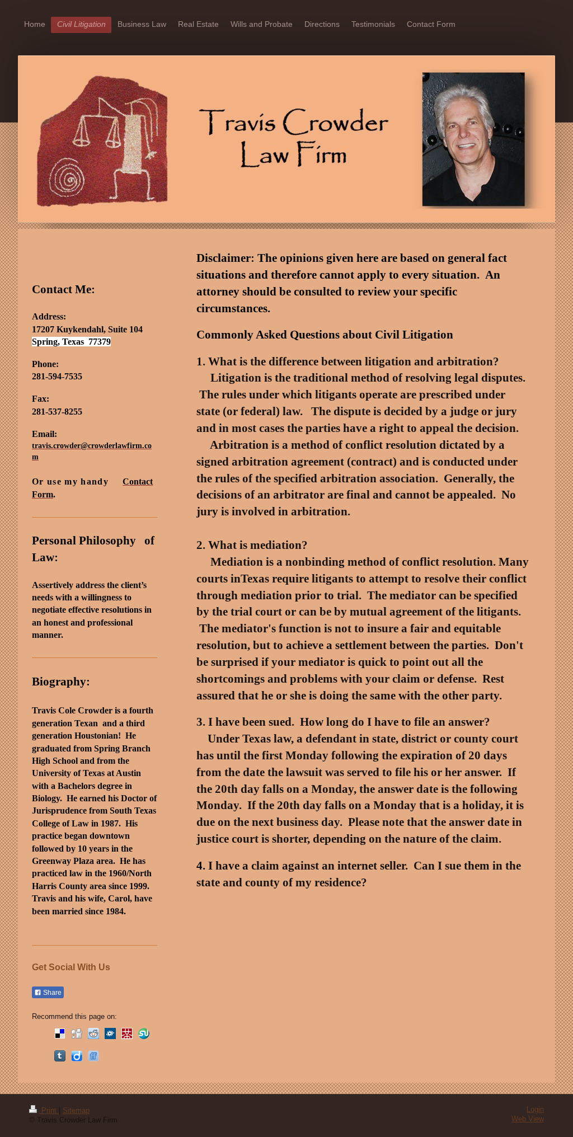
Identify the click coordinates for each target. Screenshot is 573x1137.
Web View (527, 1119)
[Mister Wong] (127, 1033)
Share (51, 993)
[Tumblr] (59, 1055)
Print (49, 1111)
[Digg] (76, 1033)
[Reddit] (93, 1033)
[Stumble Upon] (143, 1033)
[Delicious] (59, 1033)
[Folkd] (110, 1033)
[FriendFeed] (93, 1055)
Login (535, 1109)
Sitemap (76, 1111)
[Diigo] (76, 1055)
